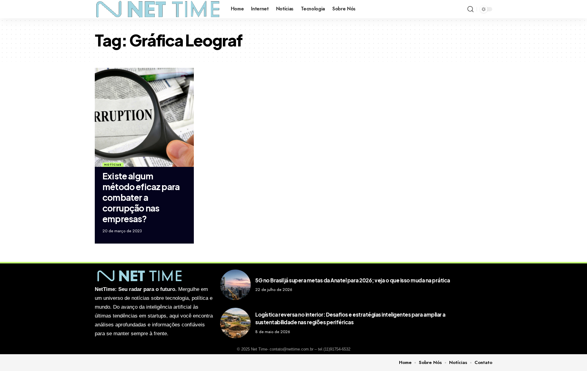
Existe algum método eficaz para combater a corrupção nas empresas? (140, 197)
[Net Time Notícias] (158, 9)
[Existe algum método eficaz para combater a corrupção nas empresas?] (144, 117)
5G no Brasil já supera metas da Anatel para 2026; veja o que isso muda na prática (352, 280)
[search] (470, 9)
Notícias (112, 165)
